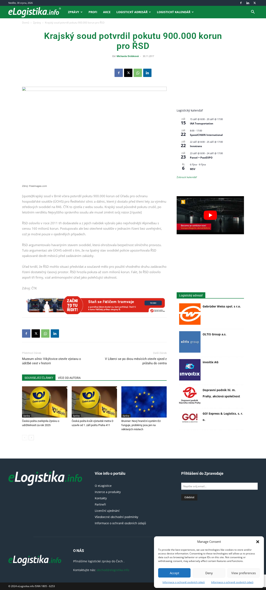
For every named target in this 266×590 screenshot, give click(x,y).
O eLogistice (103, 486)
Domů (25, 22)
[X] (254, 3)
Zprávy (73, 12)
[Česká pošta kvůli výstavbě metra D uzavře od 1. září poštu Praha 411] (94, 402)
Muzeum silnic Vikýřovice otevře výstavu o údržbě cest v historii (51, 361)
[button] (258, 542)
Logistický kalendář (173, 12)
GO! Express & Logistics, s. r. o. (223, 417)
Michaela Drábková (128, 56)
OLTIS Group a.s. (214, 334)
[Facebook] (241, 3)
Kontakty (101, 498)
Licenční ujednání (107, 511)
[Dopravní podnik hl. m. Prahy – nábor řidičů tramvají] (94, 305)
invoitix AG (210, 362)
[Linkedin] (248, 3)
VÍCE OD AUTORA (69, 377)
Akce (107, 12)
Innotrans (196, 146)
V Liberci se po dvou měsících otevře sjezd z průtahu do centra (136, 361)
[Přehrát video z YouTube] (210, 215)
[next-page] (31, 437)
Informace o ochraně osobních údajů (184, 582)
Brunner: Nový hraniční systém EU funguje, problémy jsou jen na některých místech (141, 425)
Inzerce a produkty (108, 492)
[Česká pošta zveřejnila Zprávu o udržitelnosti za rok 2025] (44, 402)
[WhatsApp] (138, 73)
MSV (192, 169)
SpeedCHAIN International (206, 135)
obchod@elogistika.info (113, 570)
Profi (93, 12)
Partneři (100, 504)
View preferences (243, 573)
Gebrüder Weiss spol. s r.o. (222, 306)
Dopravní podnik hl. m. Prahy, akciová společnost (221, 393)
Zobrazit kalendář (187, 177)
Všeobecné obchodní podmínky (116, 517)
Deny (209, 573)
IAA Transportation (201, 123)
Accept (174, 573)
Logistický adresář (132, 12)
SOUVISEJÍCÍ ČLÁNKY (39, 377)
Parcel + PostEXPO (201, 157)
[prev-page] (24, 437)
